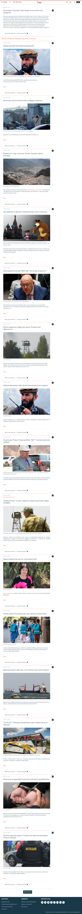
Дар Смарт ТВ (24, 906)
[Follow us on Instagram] (51, 902)
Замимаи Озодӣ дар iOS (26, 904)
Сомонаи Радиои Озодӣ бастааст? (9, 904)
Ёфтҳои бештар (27, 892)
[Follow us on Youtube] (48, 902)
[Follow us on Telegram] (57, 902)
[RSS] (60, 902)
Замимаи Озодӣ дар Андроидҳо (28, 901)
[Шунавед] (74, 2)
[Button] (10, 33)
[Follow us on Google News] (42, 902)
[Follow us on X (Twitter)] (54, 902)
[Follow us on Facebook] (45, 902)
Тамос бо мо (4, 909)
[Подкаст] (63, 902)
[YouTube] (71, 2)
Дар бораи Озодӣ (5, 901)
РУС (67, 2)
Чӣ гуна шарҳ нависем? (7, 906)
